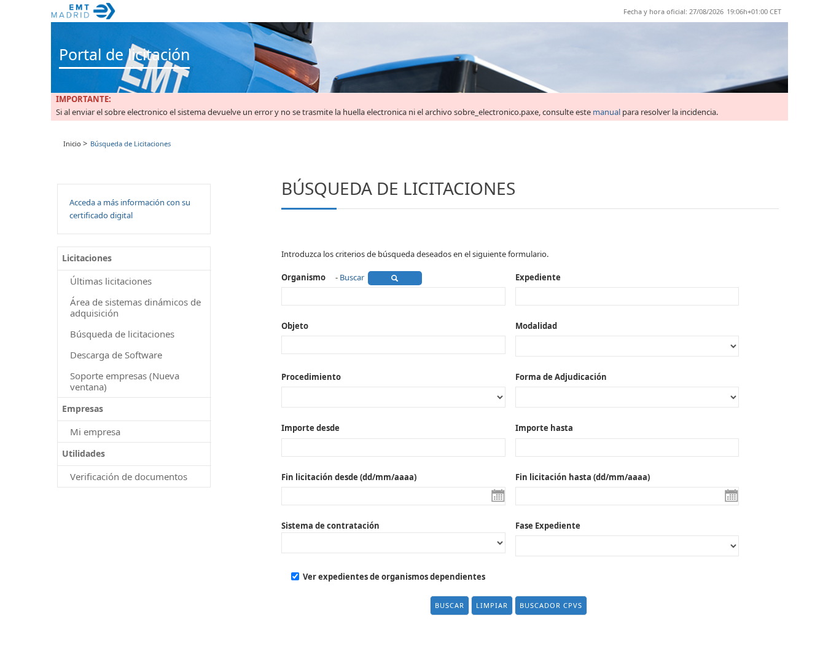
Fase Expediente (547, 525)
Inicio (72, 143)
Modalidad (536, 325)
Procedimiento (311, 376)
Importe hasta (544, 427)
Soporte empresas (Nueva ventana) (124, 381)
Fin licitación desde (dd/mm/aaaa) (348, 477)
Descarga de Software (116, 355)
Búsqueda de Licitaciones (130, 143)
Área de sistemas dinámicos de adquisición (135, 307)
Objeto (294, 325)
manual (606, 112)
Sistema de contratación (330, 525)
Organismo (303, 277)
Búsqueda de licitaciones (122, 334)
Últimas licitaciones (111, 281)
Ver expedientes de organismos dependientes (394, 576)
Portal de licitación (124, 54)
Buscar (352, 277)
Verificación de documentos (128, 476)
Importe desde (310, 427)
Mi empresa (95, 431)
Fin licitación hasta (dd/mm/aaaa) (582, 477)
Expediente (538, 277)
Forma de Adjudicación (561, 376)
